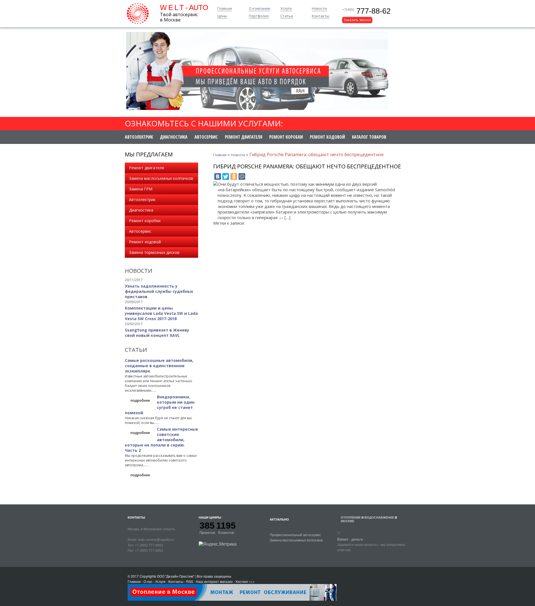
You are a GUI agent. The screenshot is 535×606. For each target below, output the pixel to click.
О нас (148, 581)
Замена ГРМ (140, 189)
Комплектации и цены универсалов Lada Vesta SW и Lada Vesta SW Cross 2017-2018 (161, 313)
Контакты (320, 16)
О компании (259, 8)
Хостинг (241, 581)
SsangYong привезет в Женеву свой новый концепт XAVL (157, 332)
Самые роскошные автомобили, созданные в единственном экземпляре (159, 366)
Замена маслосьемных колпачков (161, 178)
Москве (347, 521)
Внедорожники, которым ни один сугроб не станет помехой (159, 404)
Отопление (351, 517)
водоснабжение (379, 517)
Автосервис (206, 137)
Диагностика (174, 137)
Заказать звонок (357, 20)
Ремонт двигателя (243, 137)
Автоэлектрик (139, 137)
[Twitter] (225, 176)
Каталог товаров (369, 137)
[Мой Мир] (242, 176)
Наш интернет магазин (214, 581)
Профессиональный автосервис (295, 534)
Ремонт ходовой (327, 137)
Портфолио (259, 16)
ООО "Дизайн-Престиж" (175, 576)
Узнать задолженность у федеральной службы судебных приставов (159, 291)
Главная (224, 8)
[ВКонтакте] (217, 176)
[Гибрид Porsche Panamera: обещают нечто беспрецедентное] (215, 184)
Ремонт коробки (286, 137)
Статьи (286, 16)
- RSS (188, 581)
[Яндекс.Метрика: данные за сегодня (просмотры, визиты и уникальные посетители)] (218, 544)
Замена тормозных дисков (154, 252)
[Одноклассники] (233, 176)
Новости (319, 8)
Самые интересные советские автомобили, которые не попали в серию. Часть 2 (161, 439)
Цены (222, 16)
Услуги (286, 8)
